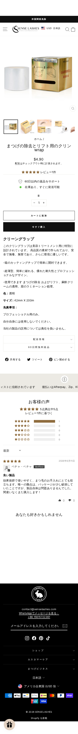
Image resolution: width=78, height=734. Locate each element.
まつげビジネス (38, 668)
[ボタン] (64, 626)
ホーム (38, 139)
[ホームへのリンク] (25, 29)
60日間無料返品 (39, 347)
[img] (12, 461)
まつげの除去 (31, 282)
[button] (31, 172)
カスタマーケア (38, 659)
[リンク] (39, 593)
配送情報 (39, 339)
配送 (17, 163)
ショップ (38, 650)
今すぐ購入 (39, 227)
